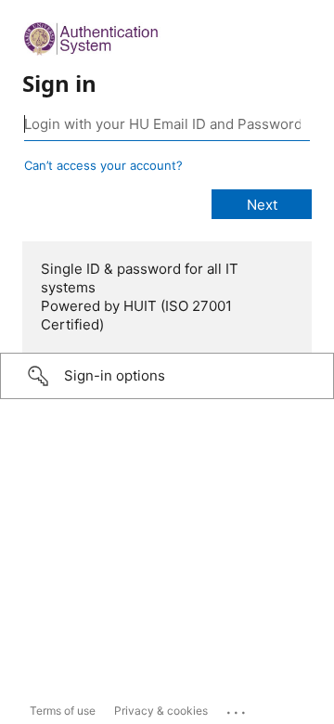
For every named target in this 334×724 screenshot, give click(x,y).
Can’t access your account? (103, 165)
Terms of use (63, 711)
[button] (167, 376)
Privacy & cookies (161, 711)
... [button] (237, 708)
